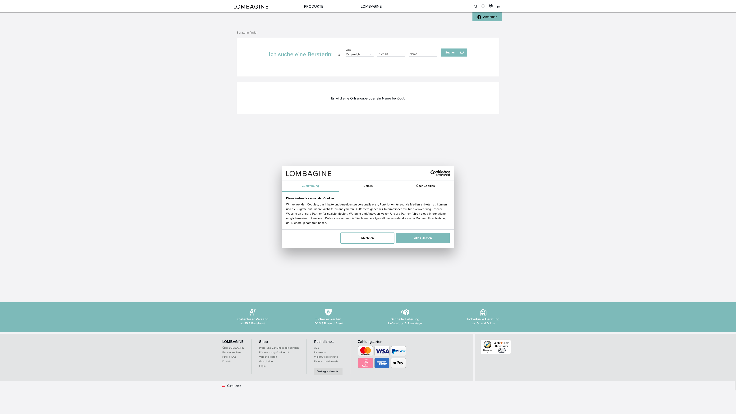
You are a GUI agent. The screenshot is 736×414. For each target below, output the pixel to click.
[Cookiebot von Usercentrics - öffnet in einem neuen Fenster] (433, 173)
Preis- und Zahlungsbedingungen (279, 348)
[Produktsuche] (475, 6)
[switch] (502, 350)
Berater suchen (231, 352)
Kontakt (226, 361)
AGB (316, 348)
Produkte (313, 6)
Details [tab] (368, 185)
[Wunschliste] (491, 6)
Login (262, 366)
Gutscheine (266, 361)
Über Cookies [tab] (425, 185)
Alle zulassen (423, 238)
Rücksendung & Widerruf (274, 352)
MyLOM (427, 6)
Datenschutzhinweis (326, 361)
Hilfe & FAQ (229, 357)
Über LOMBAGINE (233, 348)
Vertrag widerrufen (328, 371)
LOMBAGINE (371, 6)
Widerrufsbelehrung (326, 357)
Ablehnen (367, 238)
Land (348, 50)
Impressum (320, 352)
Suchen (450, 52)
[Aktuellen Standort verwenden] (339, 54)
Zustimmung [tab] (310, 185)
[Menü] (508, 341)
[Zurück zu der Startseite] (251, 6)
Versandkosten (268, 357)
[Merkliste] (483, 6)
